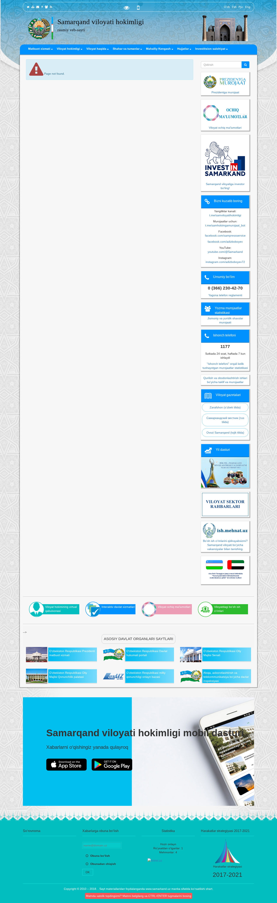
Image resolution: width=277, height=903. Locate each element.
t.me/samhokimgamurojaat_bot (225, 225)
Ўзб (234, 7)
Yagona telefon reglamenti (225, 295)
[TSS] (42, 7)
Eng (247, 7)
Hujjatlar (183, 48)
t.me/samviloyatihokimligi (225, 215)
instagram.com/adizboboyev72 (225, 262)
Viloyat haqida (96, 48)
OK (88, 872)
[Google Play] (112, 765)
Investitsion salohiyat (210, 48)
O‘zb (227, 7)
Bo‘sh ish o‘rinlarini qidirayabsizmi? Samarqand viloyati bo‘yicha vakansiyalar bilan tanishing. (225, 544)
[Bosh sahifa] (28, 7)
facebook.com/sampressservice (225, 235)
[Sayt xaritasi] (32, 7)
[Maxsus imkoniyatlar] (126, 8)
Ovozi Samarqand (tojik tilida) (225, 432)
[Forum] (46, 7)
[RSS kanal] (51, 7)
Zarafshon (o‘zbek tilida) (225, 407)
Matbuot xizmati (39, 48)
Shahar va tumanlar (126, 48)
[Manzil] (37, 7)
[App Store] (66, 765)
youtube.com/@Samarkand (225, 251)
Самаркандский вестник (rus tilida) (225, 420)
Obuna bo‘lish (100, 855)
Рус (240, 7)
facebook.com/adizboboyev (225, 241)
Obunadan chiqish (103, 863)
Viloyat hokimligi (69, 48)
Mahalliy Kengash (159, 48)
